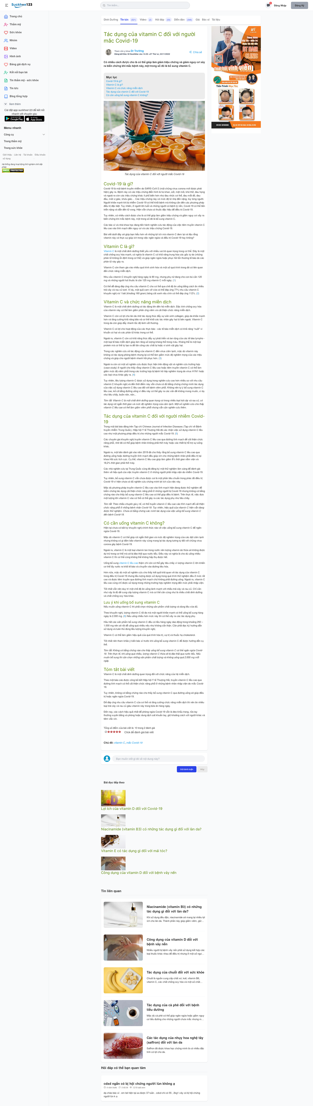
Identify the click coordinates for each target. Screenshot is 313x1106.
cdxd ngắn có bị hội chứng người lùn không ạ (139, 1083)
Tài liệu (216, 19)
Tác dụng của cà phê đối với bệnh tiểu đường (173, 1007)
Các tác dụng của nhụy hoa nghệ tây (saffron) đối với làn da (175, 1040)
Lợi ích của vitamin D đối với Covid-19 (131, 809)
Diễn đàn (183, 19)
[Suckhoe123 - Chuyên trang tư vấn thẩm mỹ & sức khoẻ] (21, 4)
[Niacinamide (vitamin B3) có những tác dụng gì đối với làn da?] (113, 820)
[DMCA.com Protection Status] (13, 170)
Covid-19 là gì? (114, 81)
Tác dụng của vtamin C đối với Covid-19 (127, 91)
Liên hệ (17, 154)
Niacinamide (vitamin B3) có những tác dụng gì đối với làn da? (151, 829)
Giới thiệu (7, 154)
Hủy (202, 769)
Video (145, 19)
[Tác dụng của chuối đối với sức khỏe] (123, 980)
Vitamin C (109, 251)
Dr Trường (137, 51)
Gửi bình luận (186, 769)
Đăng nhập (280, 5)
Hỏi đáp (162, 19)
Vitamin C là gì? (114, 84)
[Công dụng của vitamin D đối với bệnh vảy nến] (113, 863)
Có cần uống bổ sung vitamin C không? (127, 95)
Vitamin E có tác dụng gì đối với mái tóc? (134, 851)
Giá (198, 19)
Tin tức (128, 19)
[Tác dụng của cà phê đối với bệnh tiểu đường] (123, 1013)
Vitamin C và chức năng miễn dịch (124, 88)
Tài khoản (27, 154)
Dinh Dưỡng (111, 19)
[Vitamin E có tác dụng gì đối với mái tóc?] (113, 841)
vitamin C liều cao (128, 562)
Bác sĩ (205, 19)
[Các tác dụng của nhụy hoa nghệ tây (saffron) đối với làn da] (123, 1046)
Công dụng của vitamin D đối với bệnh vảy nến (138, 873)
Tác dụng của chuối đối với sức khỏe (175, 972)
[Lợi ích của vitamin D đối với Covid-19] (113, 798)
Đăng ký (299, 5)
